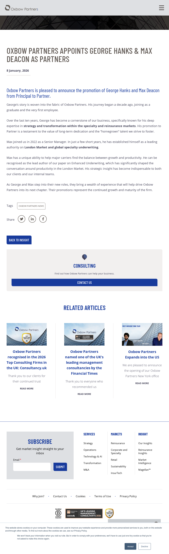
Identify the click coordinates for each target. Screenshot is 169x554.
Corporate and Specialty (119, 451)
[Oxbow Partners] (21, 8)
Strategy (88, 443)
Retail (114, 459)
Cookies (80, 496)
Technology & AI (93, 456)
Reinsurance (118, 443)
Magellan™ (144, 469)
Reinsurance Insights (145, 451)
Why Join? (38, 496)
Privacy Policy (128, 496)
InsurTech (116, 473)
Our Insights (145, 443)
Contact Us (84, 282)
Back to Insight (19, 240)
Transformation (92, 463)
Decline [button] (144, 546)
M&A (86, 469)
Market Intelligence (144, 461)
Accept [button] (130, 546)
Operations (90, 449)
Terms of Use (102, 496)
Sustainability (118, 466)
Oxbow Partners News (31, 205)
